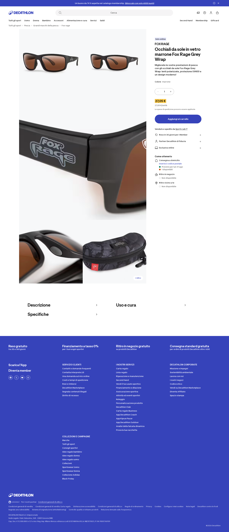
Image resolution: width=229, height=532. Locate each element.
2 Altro (138, 278)
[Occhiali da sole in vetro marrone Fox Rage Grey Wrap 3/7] (82, 156)
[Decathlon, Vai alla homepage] (20, 13)
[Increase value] (171, 91)
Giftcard (215, 20)
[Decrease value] (158, 91)
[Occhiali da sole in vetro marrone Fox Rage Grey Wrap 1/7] (114, 61)
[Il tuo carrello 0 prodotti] (217, 13)
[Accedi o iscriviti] (211, 13)
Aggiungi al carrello (178, 119)
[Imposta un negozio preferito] (198, 13)
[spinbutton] (164, 91)
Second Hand (186, 20)
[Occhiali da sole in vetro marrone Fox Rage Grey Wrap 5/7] (114, 251)
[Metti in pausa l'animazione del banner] (214, 3)
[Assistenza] (204, 13)
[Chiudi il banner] (218, 3)
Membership (202, 20)
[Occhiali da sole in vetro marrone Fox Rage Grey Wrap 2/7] (51, 61)
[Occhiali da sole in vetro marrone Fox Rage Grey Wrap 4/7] (51, 251)
